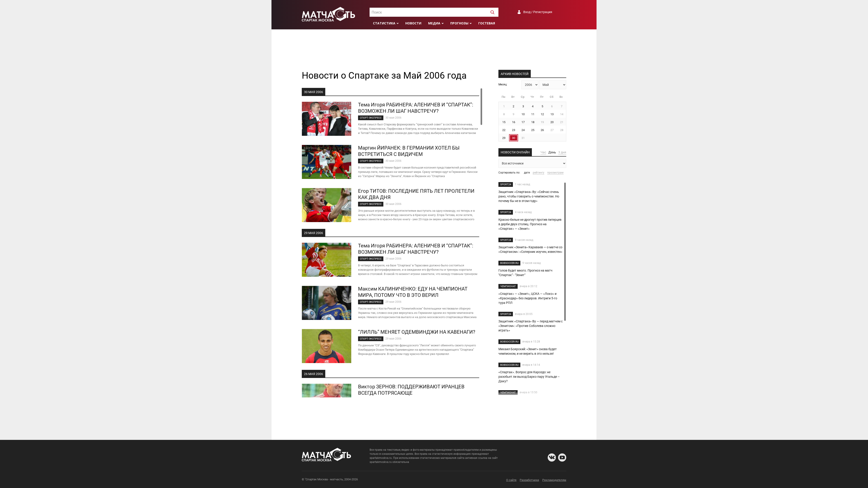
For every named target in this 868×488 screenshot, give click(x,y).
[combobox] (434, 12)
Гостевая (486, 23)
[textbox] (434, 12)
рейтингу (538, 172)
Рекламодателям (554, 480)
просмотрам (555, 172)
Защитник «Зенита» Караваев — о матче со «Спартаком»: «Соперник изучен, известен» (530, 249)
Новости (413, 23)
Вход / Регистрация (537, 12)
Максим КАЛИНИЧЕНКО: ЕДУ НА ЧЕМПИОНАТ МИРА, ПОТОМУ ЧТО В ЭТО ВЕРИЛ (412, 292)
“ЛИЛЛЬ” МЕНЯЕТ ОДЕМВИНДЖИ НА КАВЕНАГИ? (416, 332)
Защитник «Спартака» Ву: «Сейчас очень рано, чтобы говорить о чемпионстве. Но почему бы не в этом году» (528, 196)
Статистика (384, 23)
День (552, 152)
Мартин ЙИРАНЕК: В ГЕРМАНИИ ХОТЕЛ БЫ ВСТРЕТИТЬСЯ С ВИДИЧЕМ (409, 151)
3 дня (562, 152)
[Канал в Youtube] (562, 457)
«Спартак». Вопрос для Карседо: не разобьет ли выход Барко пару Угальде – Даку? (529, 376)
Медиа (434, 23)
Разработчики (529, 480)
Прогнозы (459, 23)
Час (543, 152)
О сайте (511, 480)
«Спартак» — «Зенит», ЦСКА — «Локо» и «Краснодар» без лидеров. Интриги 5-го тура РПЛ (527, 298)
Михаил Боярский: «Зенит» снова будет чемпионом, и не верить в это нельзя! (527, 351)
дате (527, 172)
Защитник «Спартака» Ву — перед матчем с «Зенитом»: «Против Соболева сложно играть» (530, 325)
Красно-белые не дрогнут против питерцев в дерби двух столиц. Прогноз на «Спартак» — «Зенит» (529, 224)
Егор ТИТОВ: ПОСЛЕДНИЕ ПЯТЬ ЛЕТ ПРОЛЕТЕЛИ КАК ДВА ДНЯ (416, 194)
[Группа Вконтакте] (552, 457)
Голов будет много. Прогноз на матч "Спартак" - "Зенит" (525, 273)
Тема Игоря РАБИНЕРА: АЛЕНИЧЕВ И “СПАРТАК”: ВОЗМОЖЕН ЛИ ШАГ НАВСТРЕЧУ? (415, 108)
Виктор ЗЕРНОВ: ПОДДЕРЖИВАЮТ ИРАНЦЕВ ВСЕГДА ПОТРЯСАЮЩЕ (411, 390)
